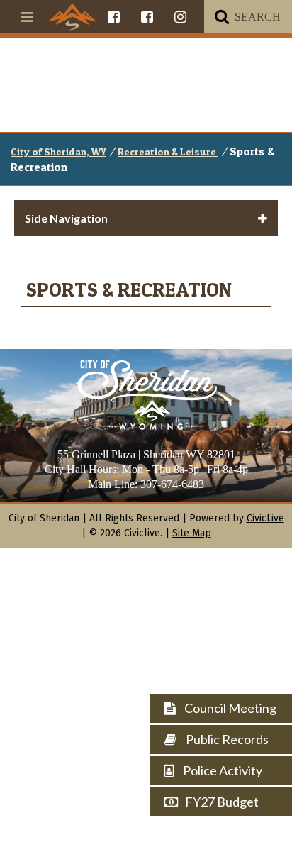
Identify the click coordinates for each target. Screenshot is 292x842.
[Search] (222, 16)
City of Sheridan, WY (58, 151)
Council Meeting (229, 708)
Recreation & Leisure (168, 151)
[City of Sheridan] (72, 16)
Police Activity (221, 770)
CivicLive (265, 518)
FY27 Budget (222, 801)
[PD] (147, 16)
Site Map (191, 533)
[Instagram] (180, 16)
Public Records (226, 739)
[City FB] (113, 16)
